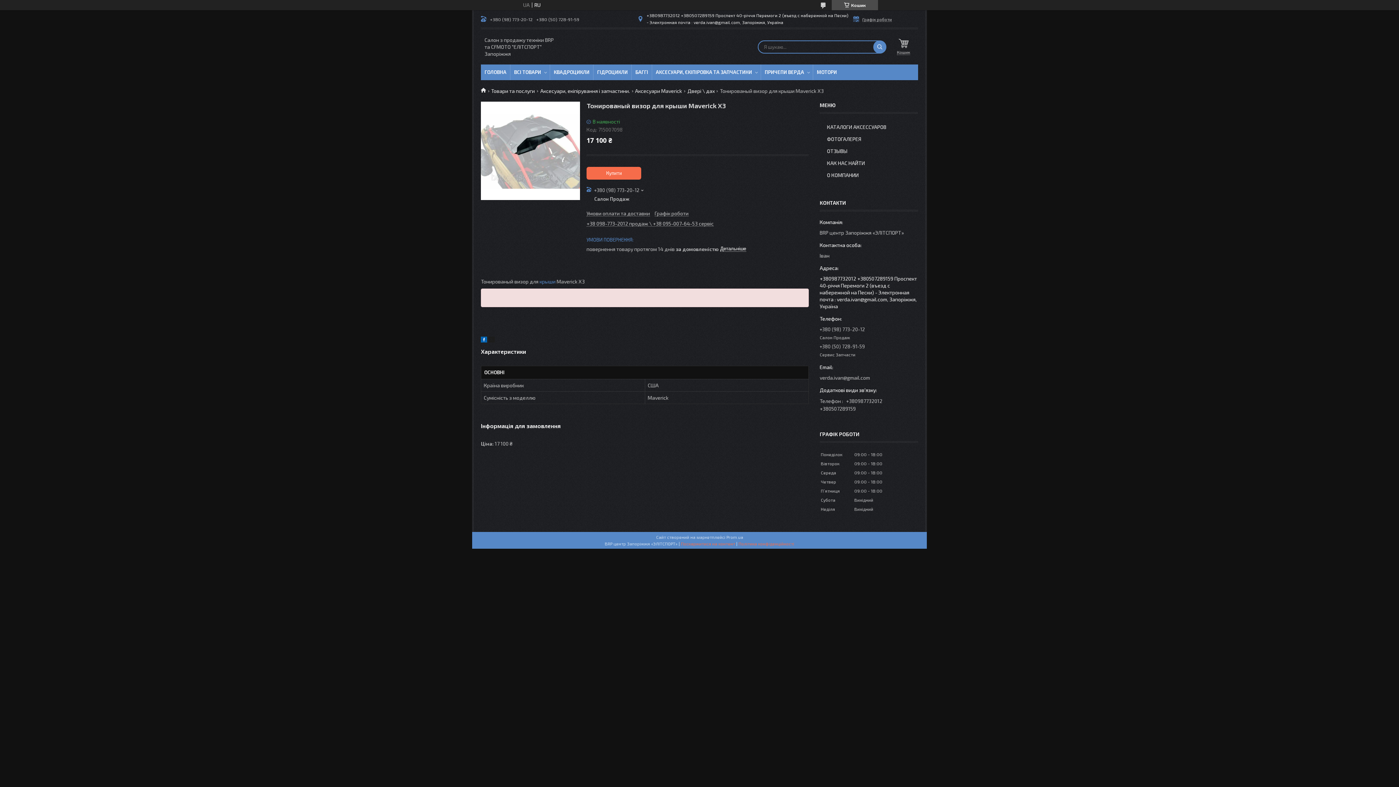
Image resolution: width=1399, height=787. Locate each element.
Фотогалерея (844, 139)
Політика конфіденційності (766, 543)
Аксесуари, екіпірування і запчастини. (585, 91)
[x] (492, 340)
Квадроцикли (571, 72)
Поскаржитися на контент (708, 543)
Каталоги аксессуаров (856, 127)
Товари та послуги (513, 91)
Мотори (827, 72)
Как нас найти (846, 163)
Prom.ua (734, 537)
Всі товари (527, 72)
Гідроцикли (612, 72)
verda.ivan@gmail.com (845, 378)
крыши (548, 281)
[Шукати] (879, 47)
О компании (843, 175)
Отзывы (837, 151)
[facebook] (484, 340)
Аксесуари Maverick (658, 91)
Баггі (641, 72)
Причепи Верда (784, 72)
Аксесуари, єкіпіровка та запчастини (704, 72)
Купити (614, 173)
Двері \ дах (701, 91)
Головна (495, 72)
